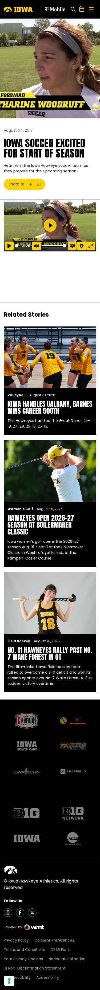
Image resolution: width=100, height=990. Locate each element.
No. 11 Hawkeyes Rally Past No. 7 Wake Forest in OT (49, 653)
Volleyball (16, 395)
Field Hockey (18, 641)
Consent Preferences (54, 940)
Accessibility (47, 977)
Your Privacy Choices (23, 959)
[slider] (17, 245)
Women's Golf (20, 509)
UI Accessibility (17, 977)
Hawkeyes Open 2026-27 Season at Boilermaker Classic (40, 524)
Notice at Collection (67, 959)
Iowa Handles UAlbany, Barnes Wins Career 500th (49, 407)
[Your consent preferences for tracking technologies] (9, 981)
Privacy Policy (16, 940)
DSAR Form (61, 949)
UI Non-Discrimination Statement (35, 968)
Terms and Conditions (24, 949)
